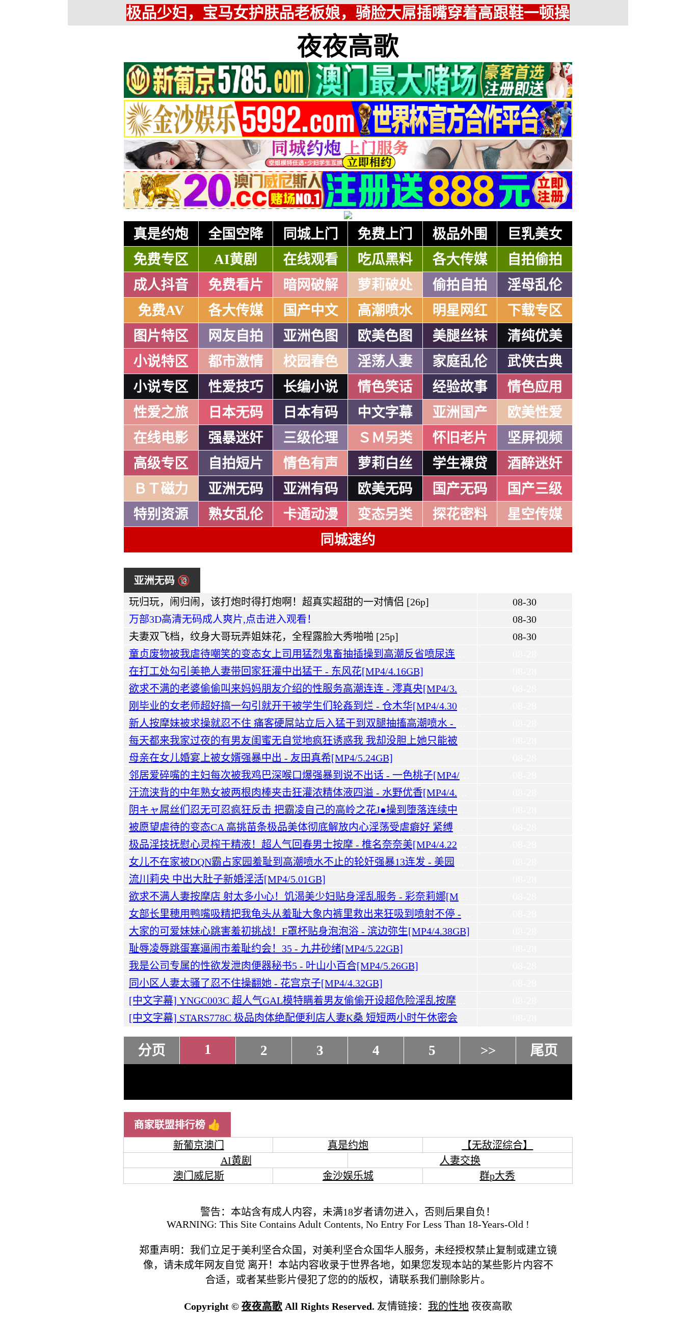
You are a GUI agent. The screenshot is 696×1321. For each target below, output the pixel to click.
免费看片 (235, 285)
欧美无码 (385, 488)
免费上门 (385, 234)
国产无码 (460, 488)
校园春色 (310, 361)
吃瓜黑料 (385, 259)
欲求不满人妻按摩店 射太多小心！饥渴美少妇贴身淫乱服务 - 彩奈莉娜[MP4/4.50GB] (318, 896)
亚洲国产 (460, 412)
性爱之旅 (161, 412)
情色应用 (535, 386)
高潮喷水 (385, 310)
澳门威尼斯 (198, 1175)
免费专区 (161, 259)
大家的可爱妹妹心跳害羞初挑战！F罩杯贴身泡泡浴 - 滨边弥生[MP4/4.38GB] (299, 931)
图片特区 (161, 336)
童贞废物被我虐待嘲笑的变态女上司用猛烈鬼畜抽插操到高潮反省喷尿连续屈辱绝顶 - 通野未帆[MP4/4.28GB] (373, 653)
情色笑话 (385, 386)
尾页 (544, 1050)
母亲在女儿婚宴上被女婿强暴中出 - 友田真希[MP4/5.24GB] (261, 757)
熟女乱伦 (235, 514)
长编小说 (310, 386)
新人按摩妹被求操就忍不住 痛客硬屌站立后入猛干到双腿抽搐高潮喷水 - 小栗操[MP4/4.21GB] (338, 723)
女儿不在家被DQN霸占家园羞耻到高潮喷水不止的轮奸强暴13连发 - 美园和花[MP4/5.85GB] (333, 861)
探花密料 (460, 514)
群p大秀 (497, 1175)
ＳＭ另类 (385, 437)
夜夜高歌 (348, 46)
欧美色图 (385, 336)
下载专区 (535, 310)
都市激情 (235, 361)
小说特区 (161, 361)
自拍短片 (235, 463)
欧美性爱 (535, 412)
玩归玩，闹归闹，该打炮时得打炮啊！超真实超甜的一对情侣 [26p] (279, 601)
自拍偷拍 (535, 259)
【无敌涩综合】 (497, 1145)
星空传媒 (535, 514)
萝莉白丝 (385, 463)
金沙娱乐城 (348, 1175)
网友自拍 (235, 336)
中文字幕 (385, 412)
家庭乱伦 (460, 361)
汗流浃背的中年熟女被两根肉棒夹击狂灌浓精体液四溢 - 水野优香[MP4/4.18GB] (307, 792)
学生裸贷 (460, 463)
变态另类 (385, 514)
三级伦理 (310, 437)
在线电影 (161, 437)
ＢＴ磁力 (161, 488)
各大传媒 (460, 259)
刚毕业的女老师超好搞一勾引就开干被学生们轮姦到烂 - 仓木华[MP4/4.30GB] (301, 705)
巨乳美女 (535, 234)
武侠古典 (535, 361)
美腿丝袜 (460, 336)
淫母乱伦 (535, 285)
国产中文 (310, 310)
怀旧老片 (460, 437)
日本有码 (310, 412)
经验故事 (460, 386)
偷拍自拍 (460, 285)
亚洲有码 (310, 488)
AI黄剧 (235, 259)
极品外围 (460, 234)
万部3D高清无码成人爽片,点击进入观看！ (223, 619)
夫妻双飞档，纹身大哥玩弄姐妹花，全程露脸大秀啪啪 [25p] (263, 636)
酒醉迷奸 (535, 463)
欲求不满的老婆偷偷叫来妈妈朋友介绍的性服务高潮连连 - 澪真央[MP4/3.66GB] (307, 688)
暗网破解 (310, 285)
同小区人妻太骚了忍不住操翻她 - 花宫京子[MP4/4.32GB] (256, 983)
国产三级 (535, 488)
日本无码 (235, 412)
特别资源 (161, 514)
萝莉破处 (385, 285)
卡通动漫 (310, 514)
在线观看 (310, 259)
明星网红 (460, 310)
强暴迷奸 (235, 437)
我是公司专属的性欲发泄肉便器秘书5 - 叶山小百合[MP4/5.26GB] (273, 965)
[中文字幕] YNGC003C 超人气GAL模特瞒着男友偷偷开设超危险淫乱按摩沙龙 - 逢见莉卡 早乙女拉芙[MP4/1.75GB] (385, 1000)
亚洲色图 (310, 336)
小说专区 (161, 386)
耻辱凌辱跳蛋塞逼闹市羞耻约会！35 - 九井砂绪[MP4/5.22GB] (266, 948)
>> (488, 1050)
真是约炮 (161, 234)
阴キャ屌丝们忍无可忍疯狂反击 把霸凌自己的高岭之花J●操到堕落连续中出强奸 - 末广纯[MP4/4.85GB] (359, 809)
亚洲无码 (235, 488)
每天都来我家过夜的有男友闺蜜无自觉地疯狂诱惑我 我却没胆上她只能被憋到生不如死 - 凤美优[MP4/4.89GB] (374, 740)
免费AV (161, 310)
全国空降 (235, 234)
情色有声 (310, 463)
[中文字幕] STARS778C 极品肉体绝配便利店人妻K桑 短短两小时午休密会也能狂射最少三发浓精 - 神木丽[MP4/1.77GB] (394, 1017)
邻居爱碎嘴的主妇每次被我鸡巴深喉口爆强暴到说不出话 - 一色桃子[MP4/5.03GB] (312, 775)
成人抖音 (161, 285)
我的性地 (448, 1306)
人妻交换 (460, 1160)
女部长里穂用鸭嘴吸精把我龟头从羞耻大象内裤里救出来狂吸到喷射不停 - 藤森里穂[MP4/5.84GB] (347, 913)
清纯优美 (535, 336)
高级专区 (161, 463)
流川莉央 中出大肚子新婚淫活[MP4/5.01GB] (227, 879)
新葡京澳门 (198, 1145)
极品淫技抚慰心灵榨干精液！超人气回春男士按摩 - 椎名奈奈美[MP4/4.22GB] (301, 844)
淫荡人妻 (385, 361)
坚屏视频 (535, 437)
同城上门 (310, 234)
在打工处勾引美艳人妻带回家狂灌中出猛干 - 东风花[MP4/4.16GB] (276, 671)
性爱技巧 (235, 386)
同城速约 (348, 539)
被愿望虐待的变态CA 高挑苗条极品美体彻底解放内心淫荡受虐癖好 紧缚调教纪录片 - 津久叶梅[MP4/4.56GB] (372, 827)
